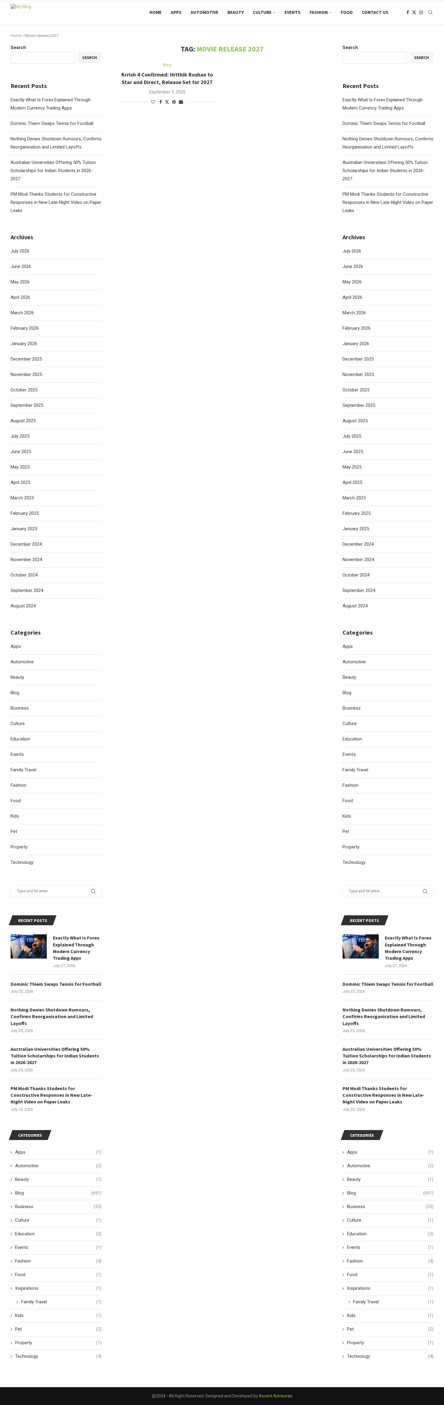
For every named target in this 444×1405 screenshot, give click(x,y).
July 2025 (352, 436)
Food (347, 12)
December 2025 (358, 359)
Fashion (319, 12)
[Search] (430, 12)
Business (352, 708)
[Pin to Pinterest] (174, 102)
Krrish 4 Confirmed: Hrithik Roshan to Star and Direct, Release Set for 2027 (167, 78)
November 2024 (358, 559)
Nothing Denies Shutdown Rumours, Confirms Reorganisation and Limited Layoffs (384, 1016)
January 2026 (356, 343)
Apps (176, 12)
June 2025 (353, 451)
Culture (262, 12)
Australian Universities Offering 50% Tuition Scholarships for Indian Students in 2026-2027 (385, 170)
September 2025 (359, 405)
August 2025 (355, 420)
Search (350, 47)
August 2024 (355, 606)
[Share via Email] (181, 102)
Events (293, 12)
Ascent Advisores (275, 1396)
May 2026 (352, 282)
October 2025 (356, 390)
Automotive (204, 12)
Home (156, 12)
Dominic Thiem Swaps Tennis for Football (384, 123)
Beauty (235, 12)
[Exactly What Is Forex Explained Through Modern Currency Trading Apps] (361, 946)
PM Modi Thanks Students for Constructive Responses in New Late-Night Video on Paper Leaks (388, 202)
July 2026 (352, 251)
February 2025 (357, 513)
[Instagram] (421, 12)
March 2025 (354, 498)
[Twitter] (414, 12)
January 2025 (356, 528)
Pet (346, 831)
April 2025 (352, 482)
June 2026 (353, 266)
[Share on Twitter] (167, 101)
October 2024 (356, 575)
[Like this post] (153, 102)
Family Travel (355, 770)
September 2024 (359, 590)
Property (351, 847)
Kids (347, 816)
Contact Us (375, 12)
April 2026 (352, 297)
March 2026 (354, 312)
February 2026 (357, 328)
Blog (347, 692)
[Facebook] (408, 12)
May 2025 (352, 467)
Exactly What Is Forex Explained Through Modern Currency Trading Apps (408, 948)
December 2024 (358, 544)
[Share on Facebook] (160, 102)
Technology (354, 862)
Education (352, 739)
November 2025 (358, 374)
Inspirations (390, 1288)
